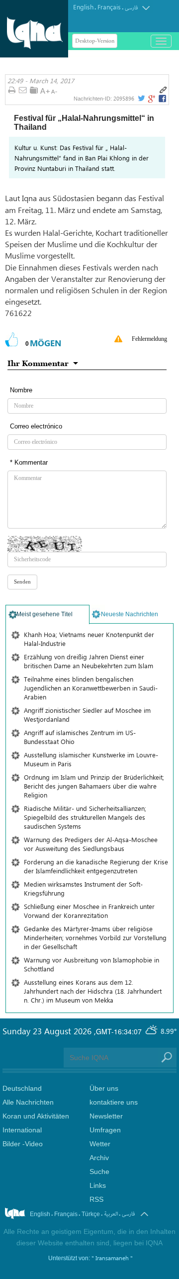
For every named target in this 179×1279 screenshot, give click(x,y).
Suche (99, 1171)
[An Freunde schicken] (22, 91)
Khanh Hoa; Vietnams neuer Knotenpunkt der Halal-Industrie (89, 638)
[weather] (152, 1031)
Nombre (21, 390)
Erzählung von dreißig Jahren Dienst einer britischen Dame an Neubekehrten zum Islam (88, 661)
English (83, 6)
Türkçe (91, 1214)
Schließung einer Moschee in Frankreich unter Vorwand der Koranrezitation (89, 910)
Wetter (100, 1144)
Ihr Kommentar (38, 363)
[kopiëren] (163, 90)
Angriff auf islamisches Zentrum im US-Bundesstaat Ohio (80, 737)
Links (98, 1185)
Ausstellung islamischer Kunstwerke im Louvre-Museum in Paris (91, 759)
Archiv (99, 1158)
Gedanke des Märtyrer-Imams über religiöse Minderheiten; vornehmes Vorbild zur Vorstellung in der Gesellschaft (95, 937)
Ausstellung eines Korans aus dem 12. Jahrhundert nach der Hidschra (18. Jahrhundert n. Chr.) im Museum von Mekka (93, 991)
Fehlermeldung (149, 338)
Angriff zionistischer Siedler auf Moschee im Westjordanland (87, 714)
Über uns (104, 1088)
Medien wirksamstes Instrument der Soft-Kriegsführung (83, 888)
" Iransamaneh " (112, 1258)
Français (109, 6)
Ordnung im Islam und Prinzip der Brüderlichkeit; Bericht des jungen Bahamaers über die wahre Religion (94, 786)
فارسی (131, 7)
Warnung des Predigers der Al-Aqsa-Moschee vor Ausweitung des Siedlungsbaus (91, 844)
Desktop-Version (94, 41)
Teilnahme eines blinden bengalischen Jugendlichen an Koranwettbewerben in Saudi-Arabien (91, 688)
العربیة (111, 1214)
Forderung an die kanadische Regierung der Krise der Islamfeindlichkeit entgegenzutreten (96, 866)
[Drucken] (11, 91)
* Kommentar (29, 462)
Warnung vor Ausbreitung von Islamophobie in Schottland (91, 964)
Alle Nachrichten (28, 1102)
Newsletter (106, 1116)
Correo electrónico (36, 426)
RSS (96, 1199)
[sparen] (34, 90)
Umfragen (105, 1130)
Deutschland (22, 1088)
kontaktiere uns (114, 1102)
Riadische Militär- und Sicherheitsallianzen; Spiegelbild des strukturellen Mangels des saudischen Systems (85, 817)
